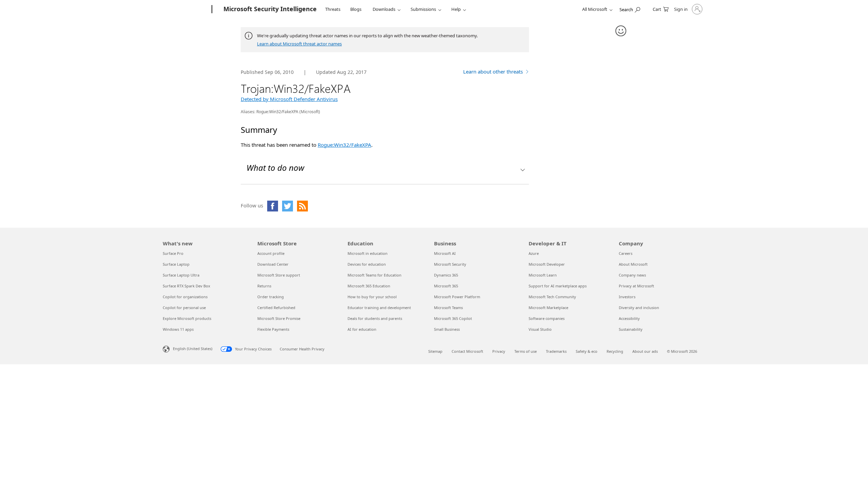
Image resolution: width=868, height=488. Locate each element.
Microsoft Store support (278, 275)
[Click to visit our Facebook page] (272, 206)
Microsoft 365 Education (369, 285)
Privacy (498, 351)
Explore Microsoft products (187, 318)
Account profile (270, 253)
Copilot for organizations (185, 296)
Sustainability (631, 329)
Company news (632, 275)
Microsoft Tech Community (552, 296)
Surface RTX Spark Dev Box (186, 285)
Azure (534, 253)
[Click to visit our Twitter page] (287, 206)
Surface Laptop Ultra (181, 275)
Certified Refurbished (276, 307)
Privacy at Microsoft (636, 285)
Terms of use (525, 351)
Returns (264, 285)
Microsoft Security (450, 264)
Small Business (447, 329)
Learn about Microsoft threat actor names (299, 44)
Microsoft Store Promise (278, 318)
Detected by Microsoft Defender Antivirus (289, 99)
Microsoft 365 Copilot (453, 318)
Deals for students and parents (375, 318)
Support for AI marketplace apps (558, 285)
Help (456, 9)
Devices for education (367, 264)
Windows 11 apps (178, 329)
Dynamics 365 (446, 275)
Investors (627, 296)
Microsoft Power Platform (457, 296)
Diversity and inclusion (639, 307)
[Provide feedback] (621, 31)
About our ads (645, 351)
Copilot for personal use (184, 307)
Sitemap (435, 351)
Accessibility (629, 318)
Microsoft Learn (543, 275)
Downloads (384, 9)
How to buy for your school (372, 296)
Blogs (355, 9)
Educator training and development (379, 307)
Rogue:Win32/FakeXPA (344, 144)
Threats (332, 9)
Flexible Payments (273, 329)
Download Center (273, 264)
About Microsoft (633, 264)
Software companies (547, 318)
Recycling (615, 351)
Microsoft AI (445, 253)
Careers (625, 253)
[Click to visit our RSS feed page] (302, 206)
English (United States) (192, 348)
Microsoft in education (368, 253)
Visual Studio (540, 329)
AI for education (362, 329)
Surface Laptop (176, 264)
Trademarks (556, 351)
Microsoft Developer (547, 264)
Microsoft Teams (448, 307)
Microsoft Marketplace (548, 307)
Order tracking (270, 296)
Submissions (423, 9)
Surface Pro (173, 253)
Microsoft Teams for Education (374, 275)
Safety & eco (586, 351)
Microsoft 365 (446, 285)
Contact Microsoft (467, 351)
